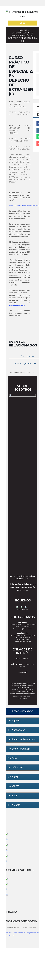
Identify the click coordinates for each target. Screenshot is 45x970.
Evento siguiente (23, 363)
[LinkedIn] (38, 130)
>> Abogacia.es (16, 730)
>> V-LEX (13, 786)
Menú (22, 23)
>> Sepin (13, 795)
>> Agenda (14, 720)
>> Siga (12, 758)
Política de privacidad (22, 659)
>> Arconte (14, 805)
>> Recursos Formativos (21, 739)
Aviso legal (22, 672)
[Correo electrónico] (38, 143)
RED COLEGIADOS (22, 711)
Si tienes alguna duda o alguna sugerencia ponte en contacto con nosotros (23, 587)
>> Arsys (13, 777)
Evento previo (27, 356)
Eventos (23, 30)
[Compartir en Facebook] (38, 123)
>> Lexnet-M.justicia (19, 748)
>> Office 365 (16, 767)
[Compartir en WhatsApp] (38, 136)
